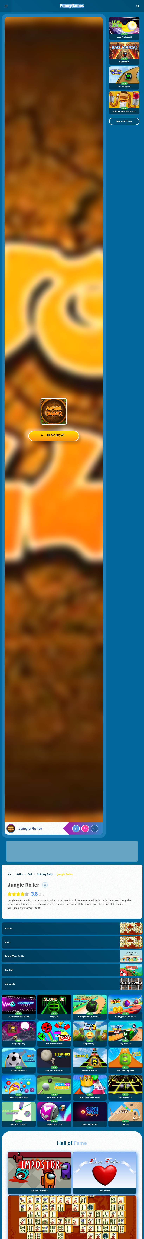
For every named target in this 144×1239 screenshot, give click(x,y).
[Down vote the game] (85, 828)
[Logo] (72, 6)
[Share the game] (94, 828)
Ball (30, 874)
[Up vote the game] (76, 828)
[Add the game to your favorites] (45, 885)
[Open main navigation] (6, 6)
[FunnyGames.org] (9, 874)
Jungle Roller (65, 874)
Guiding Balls (45, 874)
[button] (138, 6)
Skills (19, 874)
